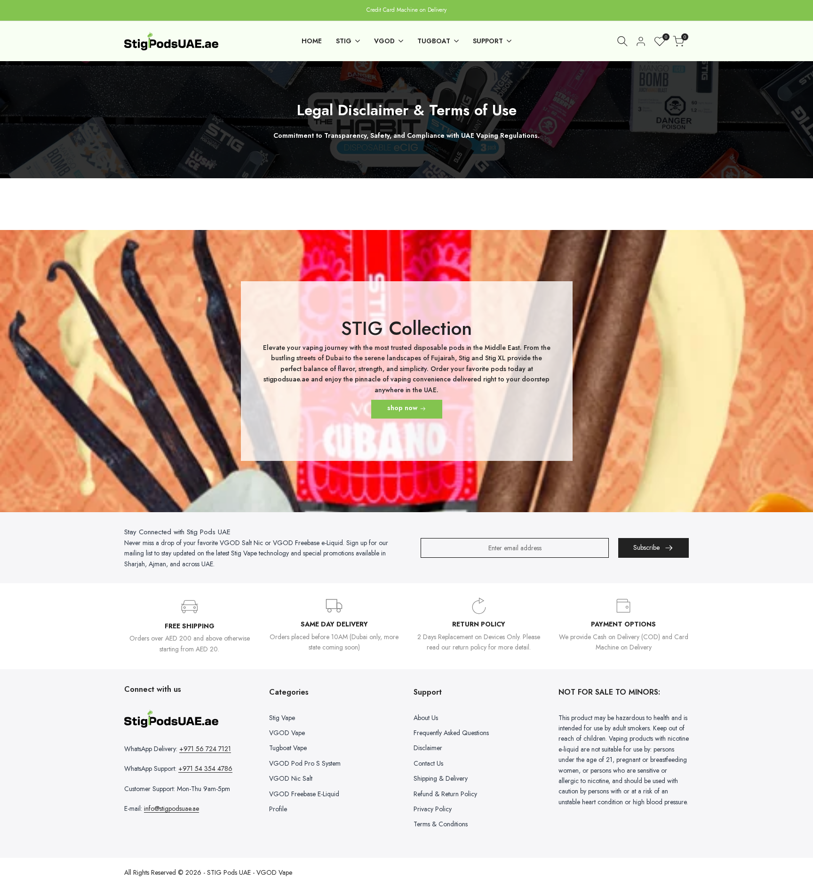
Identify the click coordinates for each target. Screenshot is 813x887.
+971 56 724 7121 (205, 748)
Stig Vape (282, 717)
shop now (402, 407)
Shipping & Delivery (441, 778)
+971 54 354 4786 (205, 768)
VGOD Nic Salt (290, 778)
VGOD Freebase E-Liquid (304, 794)
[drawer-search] (622, 41)
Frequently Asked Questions (451, 732)
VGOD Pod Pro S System (305, 763)
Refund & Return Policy (445, 794)
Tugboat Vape (288, 747)
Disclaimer (428, 747)
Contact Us (428, 763)
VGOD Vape (287, 732)
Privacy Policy (433, 809)
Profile (278, 809)
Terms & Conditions (441, 824)
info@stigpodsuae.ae (171, 808)
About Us (426, 717)
